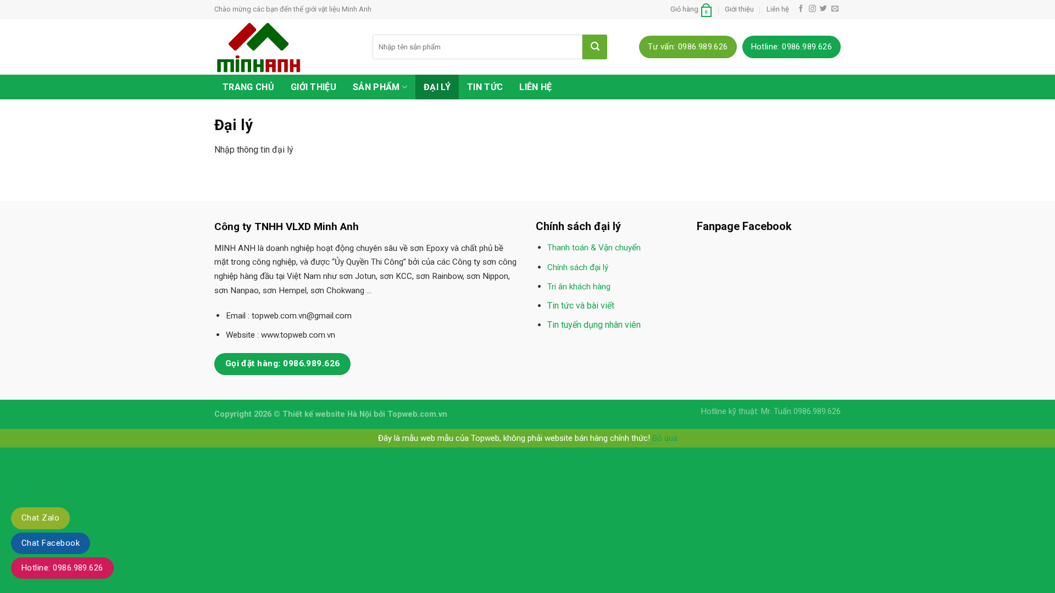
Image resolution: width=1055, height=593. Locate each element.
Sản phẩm (376, 87)
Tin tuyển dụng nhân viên (594, 325)
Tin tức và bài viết (580, 305)
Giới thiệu (739, 9)
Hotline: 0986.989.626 (62, 568)
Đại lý (437, 87)
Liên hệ (778, 9)
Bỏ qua (665, 438)
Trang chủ (248, 87)
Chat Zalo (40, 518)
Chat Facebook (50, 543)
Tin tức (485, 87)
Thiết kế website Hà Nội (326, 414)
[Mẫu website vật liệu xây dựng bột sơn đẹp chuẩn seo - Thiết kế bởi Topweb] (285, 47)
